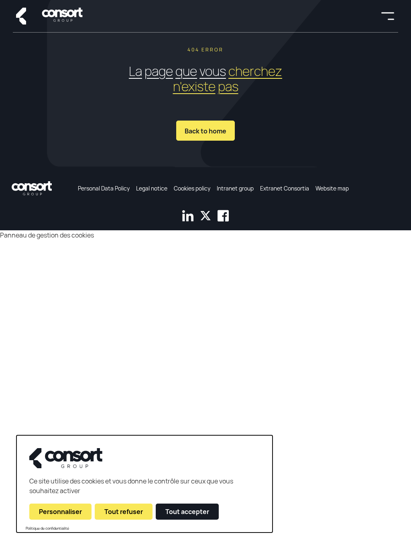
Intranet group (235, 188)
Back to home (205, 131)
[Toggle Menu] (387, 16)
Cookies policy (192, 188)
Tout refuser (123, 511)
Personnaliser (60, 511)
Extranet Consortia (284, 188)
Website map (332, 188)
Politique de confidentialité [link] (47, 528)
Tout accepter (187, 511)
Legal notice (151, 188)
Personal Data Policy (104, 188)
